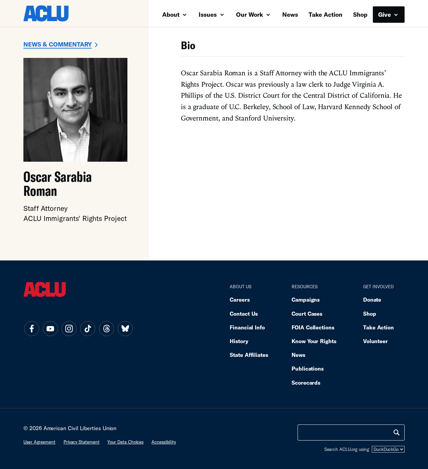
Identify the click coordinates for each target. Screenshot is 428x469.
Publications (308, 368)
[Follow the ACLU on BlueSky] (125, 328)
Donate (372, 299)
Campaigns (306, 299)
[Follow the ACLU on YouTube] (50, 328)
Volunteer (375, 341)
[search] (397, 432)
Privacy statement (82, 442)
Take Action (325, 14)
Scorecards (306, 382)
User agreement (39, 442)
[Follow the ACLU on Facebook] (31, 328)
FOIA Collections (313, 327)
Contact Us (244, 313)
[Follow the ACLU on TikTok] (88, 328)
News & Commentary (57, 44)
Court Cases (307, 313)
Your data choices (125, 442)
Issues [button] (208, 14)
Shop (360, 14)
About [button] (171, 14)
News (290, 14)
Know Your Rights (314, 341)
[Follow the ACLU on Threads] (106, 328)
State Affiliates (249, 354)
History (239, 341)
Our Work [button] (250, 14)
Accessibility (163, 442)
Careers (239, 299)
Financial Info (247, 327)
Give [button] (385, 14)
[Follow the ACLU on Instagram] (69, 328)
